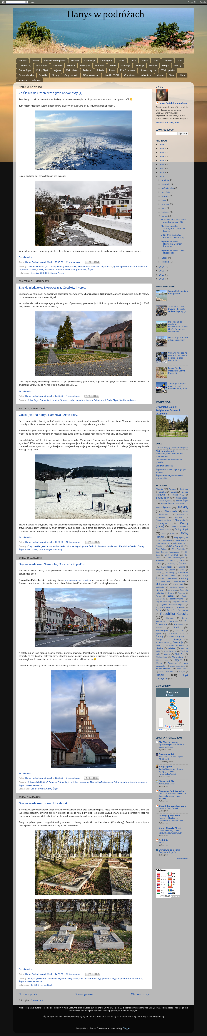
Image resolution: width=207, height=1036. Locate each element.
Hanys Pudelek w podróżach (173, 103)
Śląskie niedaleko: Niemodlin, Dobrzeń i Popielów (52, 564)
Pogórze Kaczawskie (180, 602)
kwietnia (166, 212)
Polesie (100, 70)
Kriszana (159, 570)
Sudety (55, 75)
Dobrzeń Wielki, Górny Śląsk (44, 789)
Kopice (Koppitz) (60, 400)
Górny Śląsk (25, 70)
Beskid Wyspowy (165, 501)
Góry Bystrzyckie (181, 538)
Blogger (126, 1028)
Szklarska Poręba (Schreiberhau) (61, 270)
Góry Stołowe (171, 555)
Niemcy (71, 65)
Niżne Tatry (172, 590)
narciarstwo (112, 546)
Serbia (113, 65)
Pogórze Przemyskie (164, 607)
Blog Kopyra (165, 766)
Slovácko (180, 631)
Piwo (171, 75)
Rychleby (178, 624)
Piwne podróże (166, 781)
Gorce (163, 534)
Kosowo (168, 60)
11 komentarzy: (73, 262)
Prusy (112, 70)
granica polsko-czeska (124, 266)
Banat (174, 492)
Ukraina (153, 65)
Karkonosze (141, 266)
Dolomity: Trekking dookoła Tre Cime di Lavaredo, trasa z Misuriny (172, 796)
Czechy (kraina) (56, 266)
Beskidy (43, 75)
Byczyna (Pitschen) (36, 978)
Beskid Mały (178, 495)
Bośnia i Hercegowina (54, 60)
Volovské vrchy (170, 651)
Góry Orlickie (161, 549)
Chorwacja (89, 60)
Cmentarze (129, 75)
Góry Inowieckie (165, 540)
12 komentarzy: (74, 974)
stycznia (166, 262)
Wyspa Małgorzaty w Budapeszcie (178, 292)
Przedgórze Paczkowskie (177, 610)
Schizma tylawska (164, 466)
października (168, 188)
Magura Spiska (169, 576)
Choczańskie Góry (163, 520)
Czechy (121, 60)
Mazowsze (172, 578)
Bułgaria (75, 60)
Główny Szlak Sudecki (88, 266)
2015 (162, 275)
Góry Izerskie (180, 540)
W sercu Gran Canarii (168, 808)
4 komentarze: (73, 396)
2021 (162, 165)
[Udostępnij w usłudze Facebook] (95, 262)
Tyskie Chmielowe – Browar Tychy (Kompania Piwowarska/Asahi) (171, 771)
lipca (164, 200)
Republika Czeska (27, 270)
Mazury (184, 578)
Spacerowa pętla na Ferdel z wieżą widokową (171, 745)
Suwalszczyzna (148, 70)
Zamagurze (172, 663)
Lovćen (158, 573)
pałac (72, 400)
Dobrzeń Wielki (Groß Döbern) (42, 782)
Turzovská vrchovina (175, 645)
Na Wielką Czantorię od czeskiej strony (178, 338)
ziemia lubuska (182, 669)
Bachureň (184, 489)
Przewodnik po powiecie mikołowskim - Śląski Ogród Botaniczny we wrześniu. (178, 327)
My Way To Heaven (168, 742)
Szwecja (139, 65)
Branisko (180, 514)
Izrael (155, 60)
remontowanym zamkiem (78, 580)
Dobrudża (184, 526)
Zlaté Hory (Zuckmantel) (50, 550)
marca (165, 216)
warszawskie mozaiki (169, 850)
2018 (162, 176)
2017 (162, 267)
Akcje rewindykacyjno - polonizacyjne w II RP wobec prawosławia (169, 453)
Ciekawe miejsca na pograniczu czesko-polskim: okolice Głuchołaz (177, 356)
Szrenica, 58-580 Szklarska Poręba (47, 273)
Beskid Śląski (181, 501)
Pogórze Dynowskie (177, 599)
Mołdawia (57, 65)
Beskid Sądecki (182, 498)
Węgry (165, 65)
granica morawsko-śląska (53, 546)
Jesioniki (93, 546)
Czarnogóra (106, 60)
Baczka (162, 492)
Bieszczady (170, 511)
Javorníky (171, 564)
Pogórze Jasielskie (163, 602)
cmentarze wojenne (56, 978)
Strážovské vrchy (176, 633)
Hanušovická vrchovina (165, 560)
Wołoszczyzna (162, 660)
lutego (165, 258)
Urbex (182, 75)
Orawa (171, 593)
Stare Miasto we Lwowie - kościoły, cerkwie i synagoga (177, 309)
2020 (162, 168)
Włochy (177, 65)
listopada (166, 184)
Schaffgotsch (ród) (103, 400)
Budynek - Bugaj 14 (167, 852)
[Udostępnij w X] (92, 262)
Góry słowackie (90, 75)
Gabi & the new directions (172, 806)
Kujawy (57, 70)
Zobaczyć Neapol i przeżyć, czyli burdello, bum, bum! (177, 386)
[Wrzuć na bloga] (89, 262)
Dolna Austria (164, 530)
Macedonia (41, 65)
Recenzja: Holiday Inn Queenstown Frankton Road (171, 819)
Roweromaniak (166, 754)
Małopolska (71, 70)
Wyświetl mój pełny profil (167, 122)
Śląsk (90, 270)
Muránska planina (177, 587)
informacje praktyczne (77, 546)
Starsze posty (140, 994)
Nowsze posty (28, 994)
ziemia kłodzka (163, 669)
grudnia (165, 180)
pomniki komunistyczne (131, 978)
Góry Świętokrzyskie (175, 558)
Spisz (158, 633)
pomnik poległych (84, 400)
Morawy (102, 546)
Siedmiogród (162, 630)
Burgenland (160, 517)
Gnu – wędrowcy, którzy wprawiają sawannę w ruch (170, 831)
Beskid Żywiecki (163, 507)
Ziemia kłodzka (26, 75)
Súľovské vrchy (162, 643)
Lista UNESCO (111, 75)
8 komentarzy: (73, 778)
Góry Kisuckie (179, 543)
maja (164, 208)
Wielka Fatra (180, 654)
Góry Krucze (161, 546)
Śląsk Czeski (31, 550)
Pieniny (158, 596)
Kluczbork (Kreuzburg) (90, 978)
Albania (23, 60)
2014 (162, 279)
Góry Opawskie (176, 546)
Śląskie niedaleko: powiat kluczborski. (44, 803)
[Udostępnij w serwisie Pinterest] (98, 262)
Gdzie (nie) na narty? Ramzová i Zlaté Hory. (48, 414)
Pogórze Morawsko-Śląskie (172, 605)
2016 (162, 271)
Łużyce (182, 672)
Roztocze (170, 618)
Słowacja (125, 65)
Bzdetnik (163, 840)
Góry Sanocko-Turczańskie (167, 552)
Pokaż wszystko (182, 858)
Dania (133, 60)
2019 (162, 172)
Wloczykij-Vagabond (169, 816)
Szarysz (159, 639)
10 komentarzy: (74, 542)
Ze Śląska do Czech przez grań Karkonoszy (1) (50, 93)
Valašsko (172, 648)
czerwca (166, 204)
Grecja (144, 60)
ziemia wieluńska (166, 672)
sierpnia (166, 196)
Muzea (160, 75)
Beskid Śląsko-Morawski (172, 503)
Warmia (167, 654)
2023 (162, 156)
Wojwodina (177, 657)
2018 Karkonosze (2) (37, 266)
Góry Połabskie (178, 549)
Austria (35, 60)
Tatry (158, 645)
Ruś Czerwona (127, 70)
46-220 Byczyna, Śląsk (41, 985)
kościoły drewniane (80, 782)
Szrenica (82, 270)
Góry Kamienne (162, 543)
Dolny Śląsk (42, 70)
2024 (162, 153)
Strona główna (84, 994)
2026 (162, 144)
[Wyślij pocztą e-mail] (86, 262)
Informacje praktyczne (30, 80)
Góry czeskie (71, 75)
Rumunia (99, 65)
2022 (162, 160)
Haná (181, 560)
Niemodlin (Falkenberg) (101, 782)
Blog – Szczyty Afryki (170, 828)
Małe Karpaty (179, 581)
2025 (162, 148)
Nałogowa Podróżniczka (171, 791)
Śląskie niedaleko (127, 400)
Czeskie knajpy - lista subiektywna (172, 447)
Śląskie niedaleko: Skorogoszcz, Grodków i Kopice (53, 287)
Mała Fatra (165, 581)
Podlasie (87, 70)
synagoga (142, 782)
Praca (161, 842)
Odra (116, 782)
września (166, 192)
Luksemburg (25, 65)
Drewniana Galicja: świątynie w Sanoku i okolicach (168, 410)
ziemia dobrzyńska (177, 666)
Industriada (145, 75)
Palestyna (85, 65)
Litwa (179, 60)
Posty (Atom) (36, 1000)
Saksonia (160, 628)
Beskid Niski (163, 497)
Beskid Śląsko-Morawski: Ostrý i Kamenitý (176, 370)
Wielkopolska (168, 70)
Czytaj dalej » (25, 257)
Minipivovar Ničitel (167, 784)
